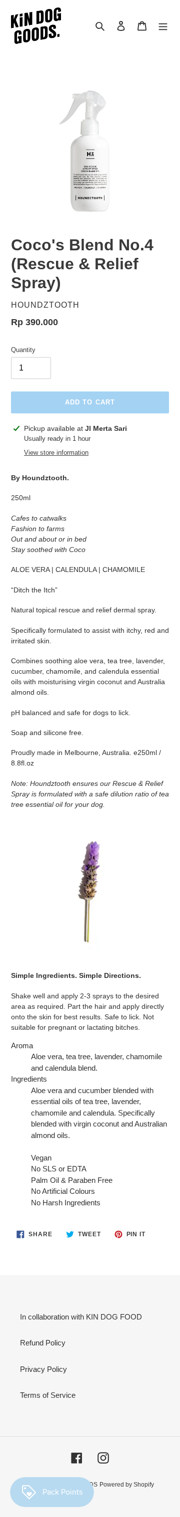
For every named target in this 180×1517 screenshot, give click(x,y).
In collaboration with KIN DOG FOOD (81, 1317)
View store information (56, 452)
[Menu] (163, 25)
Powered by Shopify (127, 1484)
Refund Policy (43, 1342)
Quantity (23, 350)
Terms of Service (48, 1395)
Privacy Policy (43, 1369)
